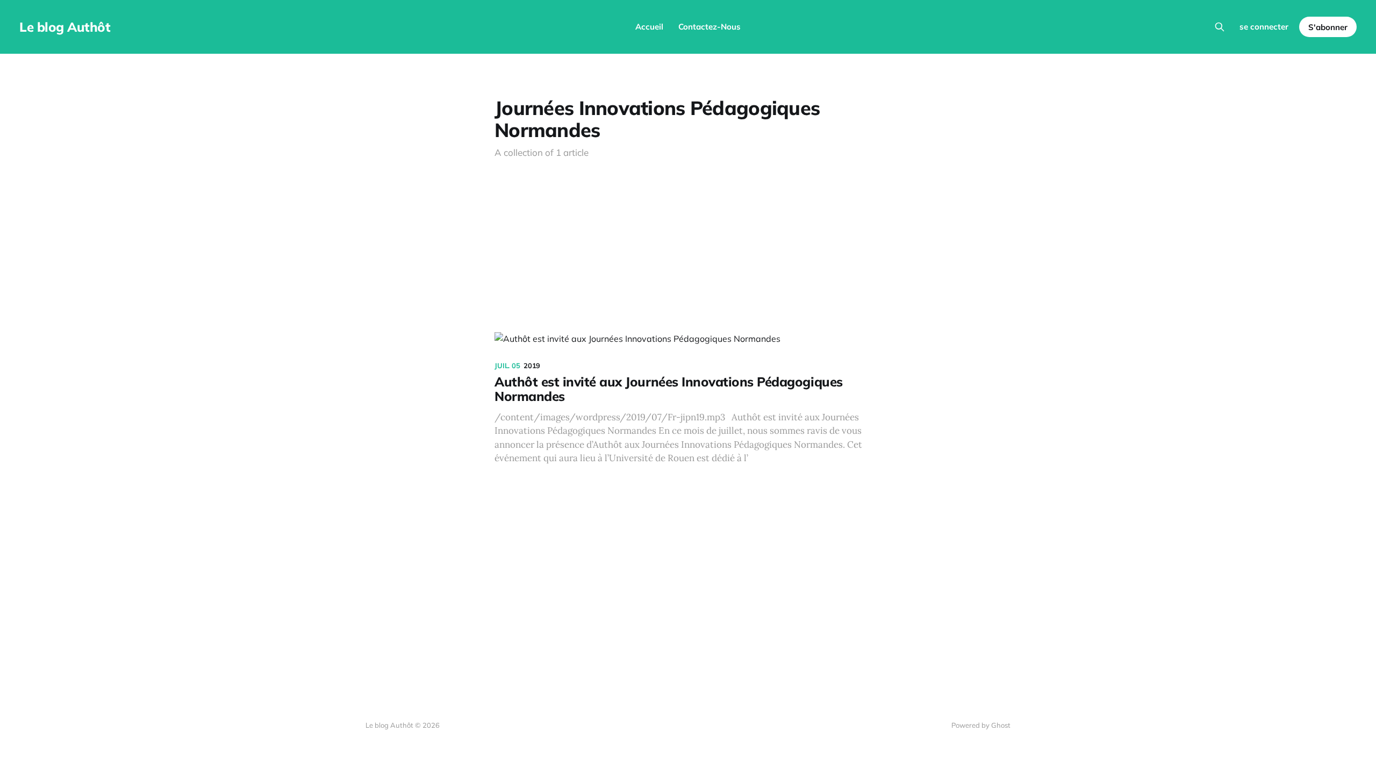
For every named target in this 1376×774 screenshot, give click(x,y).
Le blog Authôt (64, 26)
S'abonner (1328, 27)
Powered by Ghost (980, 725)
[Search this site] (1220, 27)
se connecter (1263, 27)
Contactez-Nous (709, 27)
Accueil (649, 27)
